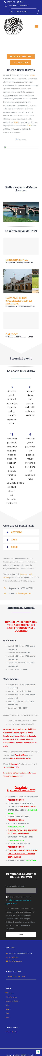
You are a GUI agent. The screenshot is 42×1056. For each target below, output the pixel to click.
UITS (16, 122)
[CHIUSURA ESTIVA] (21, 246)
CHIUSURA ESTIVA (17, 259)
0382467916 (13, 957)
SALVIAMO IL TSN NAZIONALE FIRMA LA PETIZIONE (19, 300)
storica (32, 75)
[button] (21, 532)
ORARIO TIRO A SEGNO (16, 976)
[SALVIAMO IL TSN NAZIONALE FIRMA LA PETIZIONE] (21, 281)
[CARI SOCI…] (21, 320)
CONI (29, 125)
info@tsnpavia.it (24, 593)
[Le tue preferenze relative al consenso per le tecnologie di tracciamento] (38, 1052)
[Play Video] (21, 212)
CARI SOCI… (12, 334)
